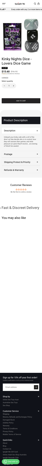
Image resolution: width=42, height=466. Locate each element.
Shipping (4, 73)
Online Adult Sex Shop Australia (14, 455)
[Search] (35, 3)
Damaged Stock (9, 420)
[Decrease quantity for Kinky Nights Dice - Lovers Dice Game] (4, 85)
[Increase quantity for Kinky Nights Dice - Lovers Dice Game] (13, 85)
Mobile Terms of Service (12, 434)
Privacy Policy (8, 431)
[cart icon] (38, 3)
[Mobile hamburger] (4, 3)
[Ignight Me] (20, 3)
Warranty (6, 426)
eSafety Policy (8, 423)
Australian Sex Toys (10, 403)
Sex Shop (6, 405)
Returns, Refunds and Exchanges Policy (17, 417)
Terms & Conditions (10, 429)
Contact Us (7, 449)
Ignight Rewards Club (10, 458)
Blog (4, 446)
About (5, 443)
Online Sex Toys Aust (11, 400)
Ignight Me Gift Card (10, 452)
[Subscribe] (36, 387)
